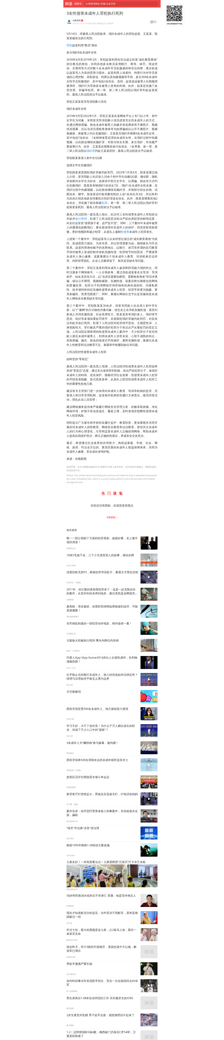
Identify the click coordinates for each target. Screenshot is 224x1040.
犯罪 (105, 203)
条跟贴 (111, 517)
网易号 (78, 3)
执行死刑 (81, 218)
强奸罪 (90, 151)
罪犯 (69, 45)
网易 (68, 4)
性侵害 (125, 232)
